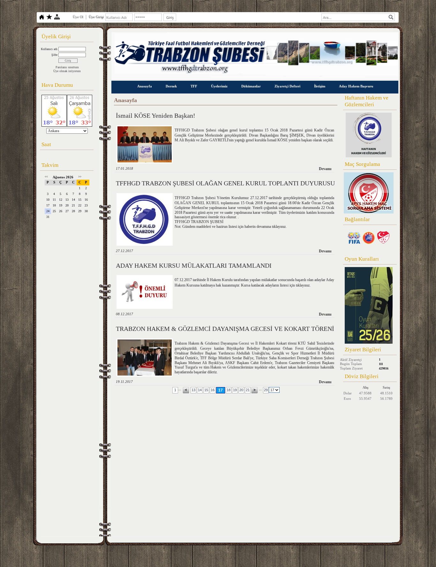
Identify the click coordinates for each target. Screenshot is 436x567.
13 (193, 390)
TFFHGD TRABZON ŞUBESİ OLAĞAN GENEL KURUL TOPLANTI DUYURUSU (225, 183)
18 (228, 390)
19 (235, 390)
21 (248, 390)
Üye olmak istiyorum (67, 71)
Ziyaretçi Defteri (287, 86)
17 (220, 390)
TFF (194, 86)
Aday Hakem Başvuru (356, 86)
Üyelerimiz (219, 86)
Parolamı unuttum (67, 67)
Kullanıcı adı (49, 49)
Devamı (325, 169)
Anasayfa (144, 86)
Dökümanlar (251, 86)
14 (200, 390)
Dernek (171, 86)
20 (241, 390)
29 (266, 390)
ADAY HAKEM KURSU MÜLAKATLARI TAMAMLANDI (194, 265)
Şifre (54, 54)
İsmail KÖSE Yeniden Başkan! (155, 115)
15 (206, 390)
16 (212, 390)
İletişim (319, 86)
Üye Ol (78, 17)
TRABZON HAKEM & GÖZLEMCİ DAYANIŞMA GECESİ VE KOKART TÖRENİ (225, 328)
